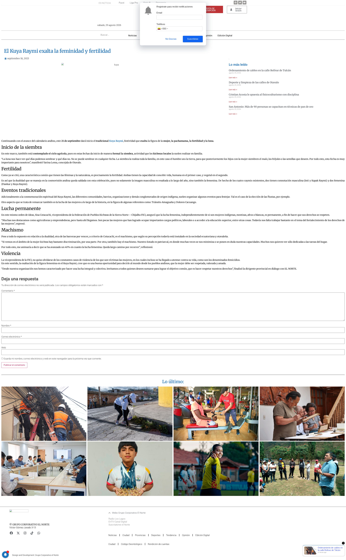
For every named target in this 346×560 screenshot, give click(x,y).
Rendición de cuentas (158, 544)
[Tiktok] (32, 533)
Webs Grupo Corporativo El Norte (129, 512)
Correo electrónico (11, 337)
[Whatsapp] (39, 533)
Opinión (208, 35)
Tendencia (171, 535)
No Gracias (171, 39)
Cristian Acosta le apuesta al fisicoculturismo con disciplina (264, 94)
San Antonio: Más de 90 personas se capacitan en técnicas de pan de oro (271, 106)
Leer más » (233, 78)
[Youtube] (244, 2)
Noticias (132, 35)
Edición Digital (225, 35)
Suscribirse (192, 39)
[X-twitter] (18, 533)
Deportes (155, 535)
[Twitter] (240, 2)
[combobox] (163, 28)
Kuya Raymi (116, 140)
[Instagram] (25, 533)
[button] (163, 513)
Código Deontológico (131, 544)
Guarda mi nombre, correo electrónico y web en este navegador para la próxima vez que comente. (53, 359)
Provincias (140, 535)
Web (3, 347)
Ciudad (125, 535)
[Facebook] (235, 2)
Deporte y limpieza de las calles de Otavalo (254, 82)
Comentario (8, 291)
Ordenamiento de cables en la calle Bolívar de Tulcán (260, 70)
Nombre (6, 325)
